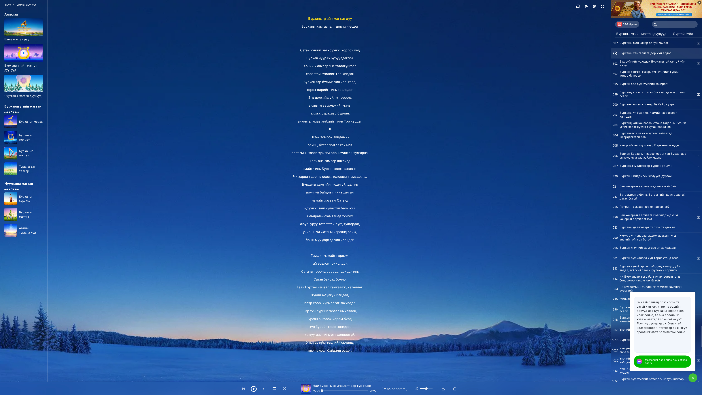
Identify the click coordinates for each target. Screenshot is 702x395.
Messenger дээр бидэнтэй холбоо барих (666, 361)
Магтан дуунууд (26, 4)
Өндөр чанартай (393, 388)
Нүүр (8, 4)
